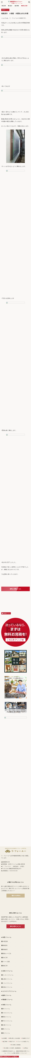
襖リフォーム (6, 1033)
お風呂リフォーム (7, 979)
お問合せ (26, 1048)
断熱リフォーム (7, 1016)
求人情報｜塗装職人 (16, 1044)
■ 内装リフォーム (6, 1004)
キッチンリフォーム (8, 975)
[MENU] (2, 2)
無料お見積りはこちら (15, 926)
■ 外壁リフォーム (6, 937)
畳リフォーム (6, 1029)
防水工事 (5, 957)
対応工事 (4, 5)
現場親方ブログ (5, 9)
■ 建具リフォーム (6, 995)
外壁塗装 (5, 941)
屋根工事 (5, 965)
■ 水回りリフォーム (7, 971)
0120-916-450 (13, 870)
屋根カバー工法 (7, 953)
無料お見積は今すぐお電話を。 (9, 1056)
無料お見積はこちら (15, 589)
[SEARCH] (29, 2)
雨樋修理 (5, 949)
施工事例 (17, 5)
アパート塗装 (6, 961)
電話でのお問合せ (16, 895)
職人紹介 (10, 5)
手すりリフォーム (7, 1021)
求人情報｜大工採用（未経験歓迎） (12, 1048)
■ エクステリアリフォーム (8, 991)
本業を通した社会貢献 (14, 1038)
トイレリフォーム (7, 983)
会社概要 (4, 1038)
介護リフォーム (7, 1025)
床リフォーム (6, 1008)
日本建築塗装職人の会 (17, 855)
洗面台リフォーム (7, 987)
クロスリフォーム (7, 1012)
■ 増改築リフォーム (7, 999)
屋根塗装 (5, 945)
